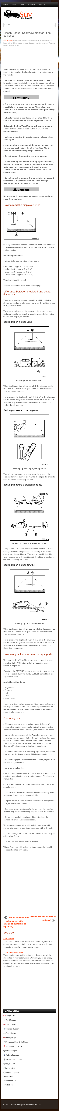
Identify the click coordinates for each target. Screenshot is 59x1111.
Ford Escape (11, 1020)
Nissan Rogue (8, 40)
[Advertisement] (29, 57)
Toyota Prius (8, 1085)
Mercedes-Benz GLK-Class (17, 1042)
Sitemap (31, 4)
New (14, 4)
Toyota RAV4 (11, 1064)
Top (22, 4)
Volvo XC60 (10, 1068)
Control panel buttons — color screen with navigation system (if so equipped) (16, 922)
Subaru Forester (12, 1055)
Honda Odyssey (12, 1073)
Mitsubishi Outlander (14, 1046)
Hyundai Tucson (12, 1029)
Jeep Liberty (11, 1033)
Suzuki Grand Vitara (14, 1059)
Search (42, 4)
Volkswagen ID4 (9, 1081)
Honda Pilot (8, 1077)
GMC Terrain (11, 1024)
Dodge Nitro (10, 1016)
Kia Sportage (11, 1038)
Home (5, 4)
